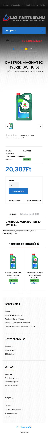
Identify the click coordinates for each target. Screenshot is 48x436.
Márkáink (8, 374)
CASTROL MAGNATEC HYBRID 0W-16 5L (28, 71)
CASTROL (27, 151)
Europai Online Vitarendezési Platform (20, 326)
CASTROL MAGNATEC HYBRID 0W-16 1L (13, 274)
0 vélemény (24, 135)
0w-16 (33, 231)
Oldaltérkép (10, 354)
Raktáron (27, 159)
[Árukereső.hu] (24, 428)
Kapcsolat (9, 347)
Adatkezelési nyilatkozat (14, 319)
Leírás (12, 214)
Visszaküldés (10, 350)
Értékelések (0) (29, 214)
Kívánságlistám (11, 413)
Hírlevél (8, 417)
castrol (13, 231)
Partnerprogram (11, 382)
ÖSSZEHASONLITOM (33, 201)
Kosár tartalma (32, 5)
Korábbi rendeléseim (13, 409)
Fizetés (42, 5)
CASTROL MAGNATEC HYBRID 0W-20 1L (35, 274)
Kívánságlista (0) (17, 5)
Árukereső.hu (24, 432)
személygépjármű (9, 233)
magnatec (20, 231)
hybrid (28, 231)
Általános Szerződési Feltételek (17, 322)
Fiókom (6, 5)
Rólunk (7, 312)
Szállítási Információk (13, 315)
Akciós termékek (11, 385)
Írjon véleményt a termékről (20, 136)
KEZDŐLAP (9, 71)
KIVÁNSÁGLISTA (15, 201)
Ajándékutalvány (11, 378)
